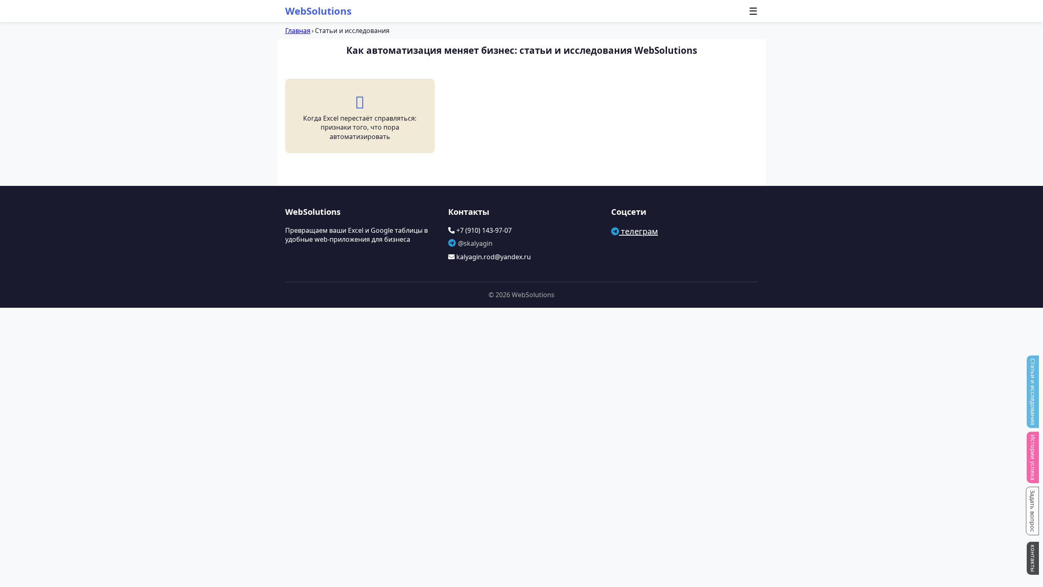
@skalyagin (475, 243)
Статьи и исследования (1033, 391)
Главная (297, 30)
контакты (1033, 558)
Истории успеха (1033, 457)
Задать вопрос (1032, 511)
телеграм (638, 231)
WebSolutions (318, 11)
